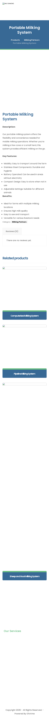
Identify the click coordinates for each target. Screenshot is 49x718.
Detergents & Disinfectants (17, 653)
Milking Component (13, 641)
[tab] (12, 231)
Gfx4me (31, 713)
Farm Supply (10, 649)
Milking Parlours (19, 222)
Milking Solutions (12, 637)
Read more (26, 306)
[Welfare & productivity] (10, 10)
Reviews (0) (12, 231)
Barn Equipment (12, 645)
